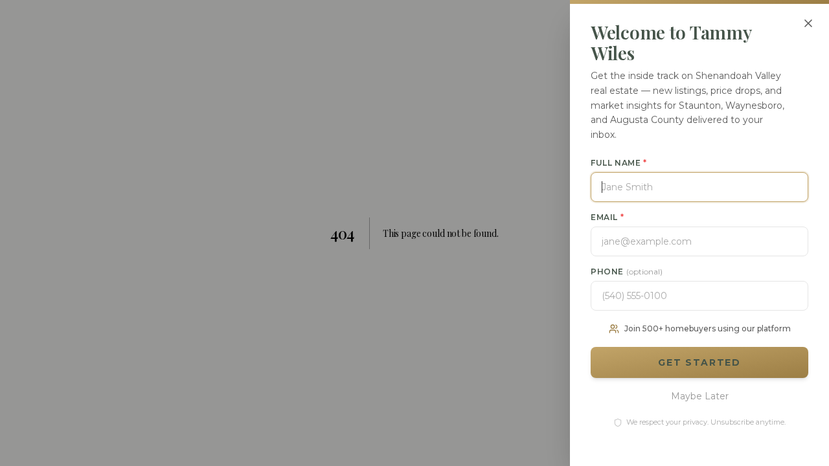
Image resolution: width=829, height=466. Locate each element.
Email (607, 217)
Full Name (619, 163)
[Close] (808, 23)
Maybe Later (700, 396)
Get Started (699, 362)
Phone (627, 271)
